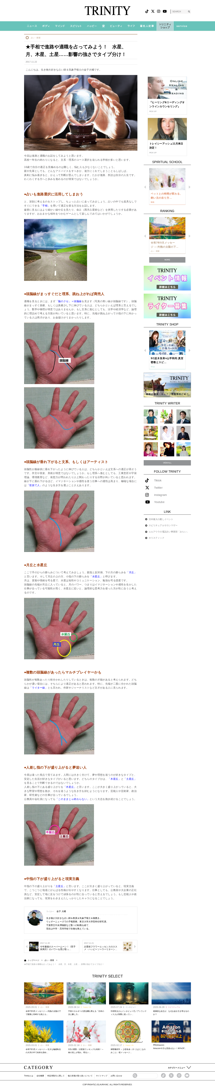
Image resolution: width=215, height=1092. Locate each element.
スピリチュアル (174, 1007)
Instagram (160, 495)
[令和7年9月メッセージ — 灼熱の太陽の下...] (167, 228)
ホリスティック (156, 538)
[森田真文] (167, 433)
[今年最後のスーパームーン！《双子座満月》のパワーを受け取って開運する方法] (34, 946)
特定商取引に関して (56, 1076)
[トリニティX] (153, 11)
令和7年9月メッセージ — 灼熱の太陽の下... (164, 244)
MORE (167, 260)
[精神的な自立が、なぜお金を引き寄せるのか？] (171, 993)
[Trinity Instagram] (179, 1075)
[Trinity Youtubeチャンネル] (187, 1075)
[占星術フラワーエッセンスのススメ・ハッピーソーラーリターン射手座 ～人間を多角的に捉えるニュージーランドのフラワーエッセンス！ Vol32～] (127, 946)
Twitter (158, 487)
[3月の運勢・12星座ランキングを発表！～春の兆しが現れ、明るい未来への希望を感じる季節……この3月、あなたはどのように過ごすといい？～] (86, 1031)
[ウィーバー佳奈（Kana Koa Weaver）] (167, 416)
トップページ (33, 960)
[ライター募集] (167, 306)
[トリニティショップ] (165, 26)
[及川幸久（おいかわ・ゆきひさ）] (183, 433)
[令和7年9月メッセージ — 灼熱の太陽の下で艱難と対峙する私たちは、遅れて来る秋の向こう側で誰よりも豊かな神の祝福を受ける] (43, 993)
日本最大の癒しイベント (161, 519)
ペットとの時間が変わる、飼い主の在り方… (167, 195)
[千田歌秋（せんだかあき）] (167, 449)
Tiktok (158, 480)
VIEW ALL (167, 463)
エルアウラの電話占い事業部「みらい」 (169, 531)
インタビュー (130, 1007)
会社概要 (40, 1076)
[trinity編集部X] (171, 1075)
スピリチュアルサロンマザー (163, 525)
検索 (189, 11)
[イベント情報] (167, 278)
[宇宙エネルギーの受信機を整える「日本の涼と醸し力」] (86, 993)
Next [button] (189, 187)
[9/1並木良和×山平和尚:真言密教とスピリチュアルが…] (167, 342)
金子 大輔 (61, 911)
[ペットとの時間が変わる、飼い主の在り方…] (167, 179)
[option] (167, 186)
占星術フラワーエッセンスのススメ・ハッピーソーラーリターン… (100, 948)
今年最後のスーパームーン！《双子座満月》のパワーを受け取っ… (58, 948)
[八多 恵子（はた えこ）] (183, 449)
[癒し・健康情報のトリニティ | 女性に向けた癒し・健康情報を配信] (107, 10)
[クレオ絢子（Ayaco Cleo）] (151, 433)
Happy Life (87, 1007)
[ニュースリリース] (167, 385)
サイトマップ (102, 1076)
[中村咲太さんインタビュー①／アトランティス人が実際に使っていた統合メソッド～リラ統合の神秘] (128, 993)
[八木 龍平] (183, 416)
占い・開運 (35, 38)
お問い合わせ (116, 1076)
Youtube (159, 502)
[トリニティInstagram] (158, 11)
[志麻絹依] (151, 416)
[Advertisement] (167, 53)
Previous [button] (145, 187)
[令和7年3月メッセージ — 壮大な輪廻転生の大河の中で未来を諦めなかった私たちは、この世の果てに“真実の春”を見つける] (43, 1031)
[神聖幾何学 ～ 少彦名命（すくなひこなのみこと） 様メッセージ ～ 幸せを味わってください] (128, 1031)
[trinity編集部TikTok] (163, 1075)
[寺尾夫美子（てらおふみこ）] (151, 449)
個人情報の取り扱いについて (80, 1076)
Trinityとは (28, 1076)
